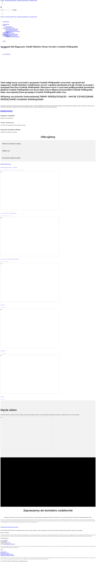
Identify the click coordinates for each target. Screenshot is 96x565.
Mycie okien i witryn (5, 553)
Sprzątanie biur (4, 551)
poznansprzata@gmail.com (9, 544)
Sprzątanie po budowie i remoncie (8, 555)
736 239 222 (5, 540)
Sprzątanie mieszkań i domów (7, 554)
